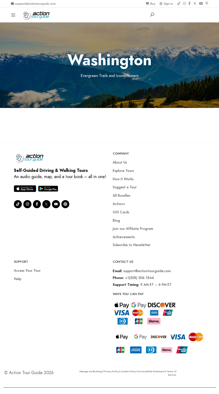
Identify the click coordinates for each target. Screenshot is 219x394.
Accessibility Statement (151, 371)
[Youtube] (56, 204)
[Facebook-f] (37, 204)
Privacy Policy (111, 371)
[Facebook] (189, 4)
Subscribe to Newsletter (132, 244)
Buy (152, 3)
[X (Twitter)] (195, 4)
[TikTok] (178, 4)
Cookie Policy (128, 371)
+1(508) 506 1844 (139, 277)
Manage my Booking (91, 371)
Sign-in (168, 3)
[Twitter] (46, 204)
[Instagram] (184, 4)
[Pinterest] (207, 4)
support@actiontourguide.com (35, 3)
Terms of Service (171, 373)
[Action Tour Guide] (37, 14)
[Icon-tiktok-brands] (18, 204)
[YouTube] (201, 4)
